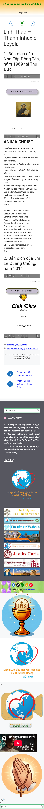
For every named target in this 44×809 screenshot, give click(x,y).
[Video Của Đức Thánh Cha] (22, 729)
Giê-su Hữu (33, 348)
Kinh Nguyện (12, 344)
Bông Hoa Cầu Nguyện (17, 348)
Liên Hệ (9, 460)
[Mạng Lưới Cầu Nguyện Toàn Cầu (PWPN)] (22, 681)
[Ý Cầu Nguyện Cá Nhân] (22, 796)
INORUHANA (30, 589)
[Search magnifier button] (38, 410)
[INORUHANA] (13, 585)
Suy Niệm (23, 344)
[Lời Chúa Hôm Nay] (22, 636)
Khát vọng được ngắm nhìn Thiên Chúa (24, 384)
